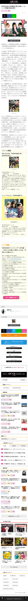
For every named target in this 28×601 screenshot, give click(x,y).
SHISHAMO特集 (17, 388)
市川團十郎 (13, 575)
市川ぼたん (6, 579)
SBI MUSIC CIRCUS (8, 588)
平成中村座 (15, 582)
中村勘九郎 (6, 582)
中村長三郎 (15, 585)
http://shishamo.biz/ (16, 259)
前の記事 (5, 379)
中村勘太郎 (6, 585)
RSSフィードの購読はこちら (14, 335)
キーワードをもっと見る (20, 592)
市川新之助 (22, 575)
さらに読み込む (14, 567)
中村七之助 (15, 579)
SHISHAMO (6, 388)
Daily (5, 446)
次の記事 (23, 379)
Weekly (14, 446)
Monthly (23, 446)
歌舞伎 (4, 575)
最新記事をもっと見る (14, 516)
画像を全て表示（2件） (14, 40)
